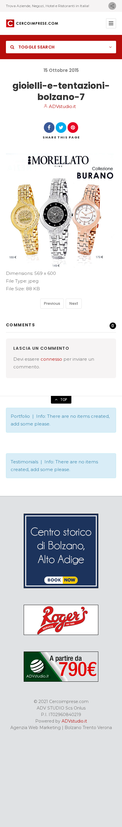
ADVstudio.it (62, 106)
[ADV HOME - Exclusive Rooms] (61, 586)
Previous (52, 303)
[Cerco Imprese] (32, 23)
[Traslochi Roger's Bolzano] (61, 633)
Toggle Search (35, 47)
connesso (51, 359)
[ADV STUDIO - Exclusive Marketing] (61, 680)
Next (73, 303)
